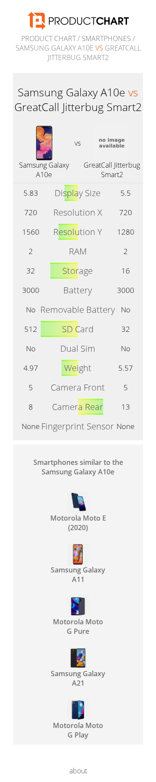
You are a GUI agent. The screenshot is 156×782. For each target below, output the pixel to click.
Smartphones (106, 38)
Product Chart (48, 38)
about (78, 771)
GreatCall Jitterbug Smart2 (112, 169)
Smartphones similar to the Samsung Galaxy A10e (78, 467)
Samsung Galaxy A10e (44, 169)
